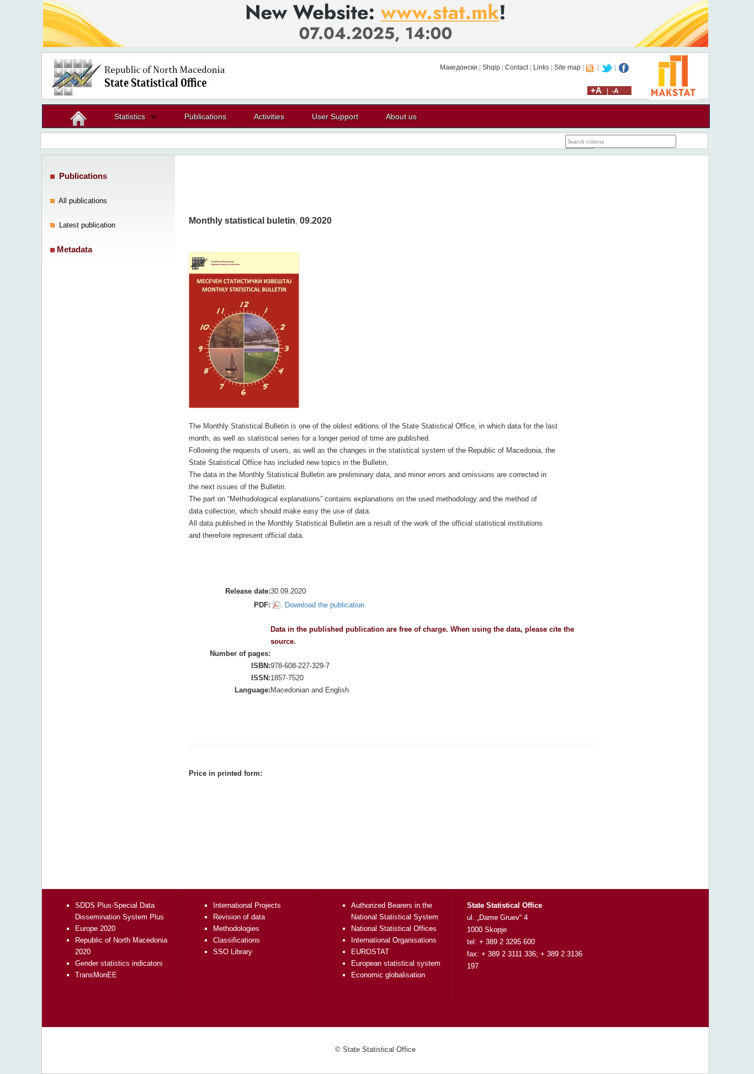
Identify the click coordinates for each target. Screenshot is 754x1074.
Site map (567, 67)
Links (541, 67)
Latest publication (87, 225)
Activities (269, 116)
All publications (83, 201)
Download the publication (324, 605)
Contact (516, 67)
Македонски (458, 67)
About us (401, 116)
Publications (205, 116)
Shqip (491, 67)
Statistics (129, 116)
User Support (335, 116)
